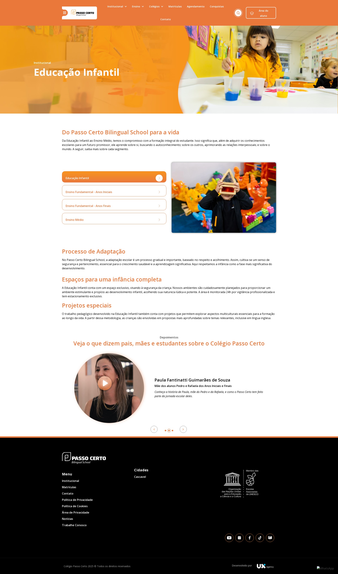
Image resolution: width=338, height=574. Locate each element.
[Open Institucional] (126, 6)
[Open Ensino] (143, 6)
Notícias (67, 519)
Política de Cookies (75, 506)
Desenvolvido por (242, 565)
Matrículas (69, 487)
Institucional (70, 481)
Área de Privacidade (75, 512)
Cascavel (140, 477)
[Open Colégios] (162, 6)
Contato (67, 493)
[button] (114, 176)
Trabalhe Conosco (74, 525)
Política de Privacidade (77, 500)
